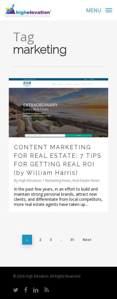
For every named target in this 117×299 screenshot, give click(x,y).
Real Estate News (85, 180)
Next (87, 239)
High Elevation (30, 180)
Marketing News (58, 180)
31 (72, 239)
